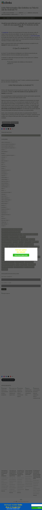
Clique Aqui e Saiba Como (21, 255)
